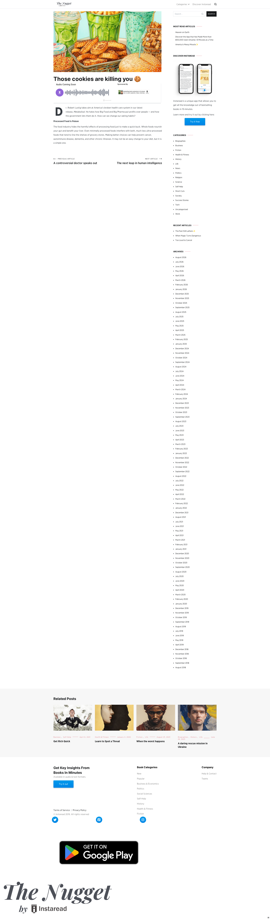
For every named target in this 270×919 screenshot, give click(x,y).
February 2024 (181, 394)
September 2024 (182, 362)
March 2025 (180, 335)
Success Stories (182, 200)
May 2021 (179, 531)
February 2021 (181, 544)
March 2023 (180, 444)
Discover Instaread (202, 4)
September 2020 (182, 567)
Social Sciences (144, 793)
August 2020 (180, 572)
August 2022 (180, 476)
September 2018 (182, 663)
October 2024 (181, 358)
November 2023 (182, 408)
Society (178, 196)
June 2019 (179, 635)
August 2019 (180, 626)
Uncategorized (181, 209)
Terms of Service (61, 810)
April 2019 (179, 645)
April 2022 (179, 494)
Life (176, 164)
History (178, 159)
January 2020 (181, 604)
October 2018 (181, 658)
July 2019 (179, 631)
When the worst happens (150, 741)
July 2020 (179, 576)
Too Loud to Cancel (183, 240)
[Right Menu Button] (268, 917)
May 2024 (179, 380)
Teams (205, 778)
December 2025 (182, 294)
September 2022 (182, 471)
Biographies (180, 141)
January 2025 (181, 344)
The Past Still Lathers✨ (185, 231)
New (139, 773)
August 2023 (180, 421)
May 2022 (179, 490)
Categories (181, 4)
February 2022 (181, 503)
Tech (177, 205)
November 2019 (182, 613)
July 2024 (179, 371)
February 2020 (181, 599)
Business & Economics (148, 783)
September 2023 (182, 417)
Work (177, 214)
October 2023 (181, 412)
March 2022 (180, 499)
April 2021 (179, 535)
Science (178, 182)
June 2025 (179, 321)
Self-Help (179, 186)
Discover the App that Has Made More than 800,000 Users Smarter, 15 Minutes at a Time (194, 38)
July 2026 (179, 262)
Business (179, 145)
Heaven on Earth (182, 32)
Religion (178, 177)
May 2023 (179, 435)
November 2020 (182, 558)
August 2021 (180, 517)
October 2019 (181, 617)
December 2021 (181, 512)
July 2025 (179, 316)
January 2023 (181, 453)
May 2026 (179, 271)
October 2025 (181, 303)
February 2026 (181, 284)
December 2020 (182, 553)
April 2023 (179, 440)
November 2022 (182, 462)
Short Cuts (179, 191)
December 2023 (182, 403)
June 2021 (179, 526)
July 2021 (179, 522)
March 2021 (180, 540)
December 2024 (182, 348)
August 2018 (180, 667)
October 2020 (181, 563)
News (177, 168)
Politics (178, 173)
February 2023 (181, 449)
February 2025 (181, 339)
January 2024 (181, 398)
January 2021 (180, 549)
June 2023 (179, 430)
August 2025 (180, 312)
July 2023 (179, 426)
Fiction (178, 150)
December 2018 (181, 649)
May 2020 (179, 585)
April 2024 (179, 385)
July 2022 (179, 480)
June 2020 (179, 581)
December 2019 (181, 608)
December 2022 (182, 458)
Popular (141, 778)
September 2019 (182, 622)
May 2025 (179, 326)
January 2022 (181, 508)
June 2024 (179, 376)
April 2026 (179, 275)
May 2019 (179, 640)
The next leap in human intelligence (139, 161)
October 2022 (181, 467)
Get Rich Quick (61, 741)
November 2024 (182, 353)
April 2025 (179, 330)
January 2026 (181, 289)
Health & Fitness (182, 154)
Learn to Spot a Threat (107, 741)
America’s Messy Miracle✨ (186, 44)
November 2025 (182, 298)
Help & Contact (209, 773)
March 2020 (180, 594)
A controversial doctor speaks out (75, 161)
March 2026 (180, 280)
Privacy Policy (79, 810)
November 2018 (182, 654)
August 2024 (180, 367)
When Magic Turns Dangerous (188, 236)
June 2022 (179, 485)
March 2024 (180, 389)
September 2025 (182, 307)
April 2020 (179, 590)
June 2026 (179, 266)
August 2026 (180, 257)
